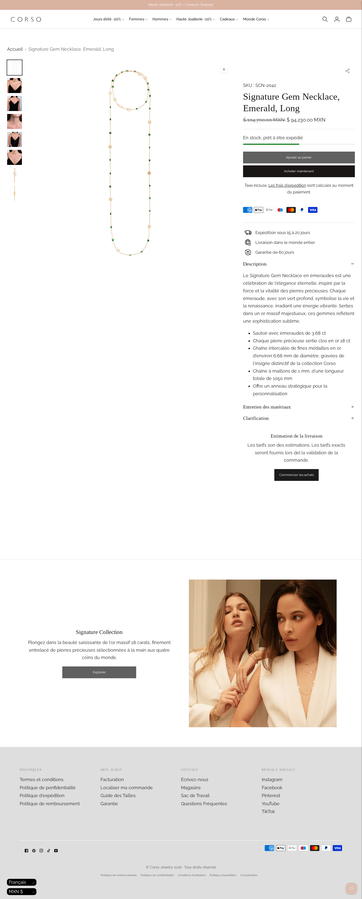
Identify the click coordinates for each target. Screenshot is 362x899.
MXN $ (16, 891)
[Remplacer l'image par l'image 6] (14, 157)
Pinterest (271, 795)
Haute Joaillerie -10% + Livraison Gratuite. (181, 5)
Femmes (136, 19)
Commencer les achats (296, 475)
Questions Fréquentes (204, 803)
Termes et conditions (42, 779)
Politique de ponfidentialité (48, 787)
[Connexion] (336, 19)
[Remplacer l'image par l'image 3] (14, 103)
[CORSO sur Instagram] (41, 850)
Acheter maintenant (299, 171)
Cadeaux (227, 19)
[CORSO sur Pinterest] (34, 850)
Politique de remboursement (50, 803)
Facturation (112, 779)
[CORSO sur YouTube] (56, 850)
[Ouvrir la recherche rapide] (325, 19)
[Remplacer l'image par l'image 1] (14, 67)
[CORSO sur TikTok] (48, 850)
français (17, 882)
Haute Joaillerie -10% (194, 19)
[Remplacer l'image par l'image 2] (14, 85)
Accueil (15, 49)
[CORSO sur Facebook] (26, 850)
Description (254, 264)
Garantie (109, 803)
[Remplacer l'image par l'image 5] (14, 139)
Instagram (272, 779)
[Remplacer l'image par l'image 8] (14, 193)
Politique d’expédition (223, 875)
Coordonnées (248, 875)
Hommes (160, 19)
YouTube (271, 803)
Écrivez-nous (194, 779)
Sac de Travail (195, 795)
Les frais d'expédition (287, 185)
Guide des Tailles (118, 795)
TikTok (268, 811)
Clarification (256, 418)
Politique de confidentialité (157, 875)
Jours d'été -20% (107, 19)
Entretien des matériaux (267, 407)
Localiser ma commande (126, 787)
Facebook (272, 787)
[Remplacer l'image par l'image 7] (14, 175)
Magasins (191, 787)
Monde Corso (254, 19)
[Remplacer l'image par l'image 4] (14, 121)
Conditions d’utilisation (192, 875)
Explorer (99, 672)
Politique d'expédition (42, 795)
